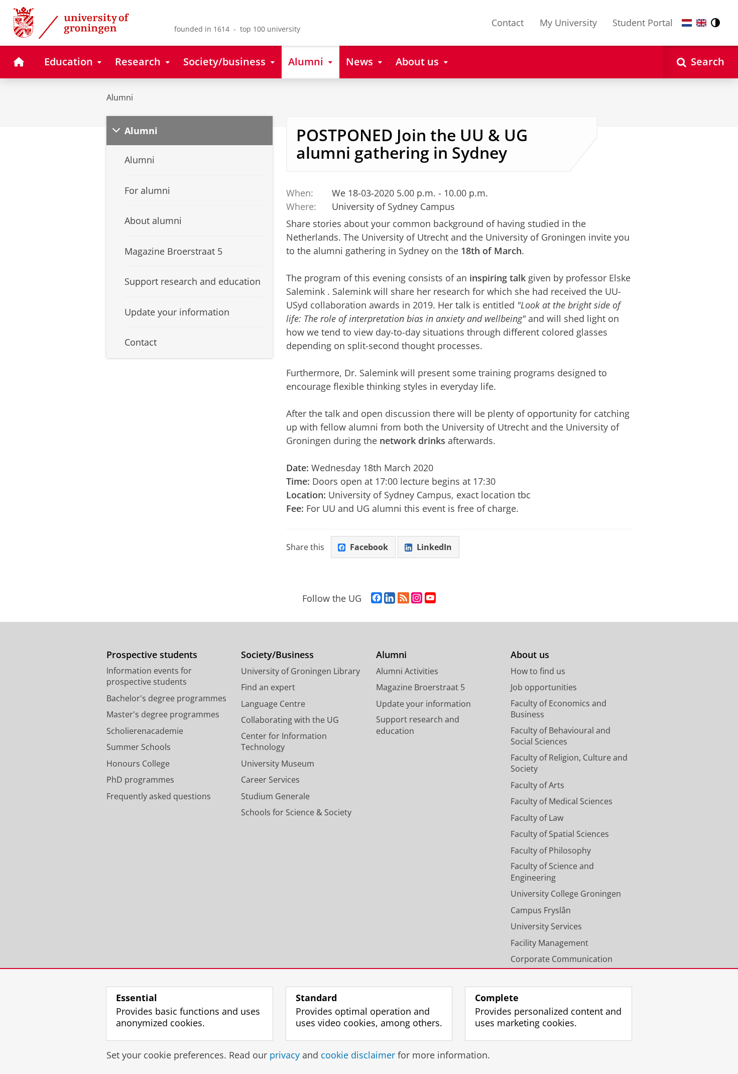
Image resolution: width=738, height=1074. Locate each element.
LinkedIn (434, 547)
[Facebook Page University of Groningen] (376, 598)
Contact (507, 23)
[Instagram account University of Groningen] (416, 598)
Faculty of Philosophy (551, 850)
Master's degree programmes (162, 714)
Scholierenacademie (144, 730)
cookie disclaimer (358, 1055)
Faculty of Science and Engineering (552, 872)
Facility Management (549, 942)
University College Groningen (566, 893)
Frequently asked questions (158, 796)
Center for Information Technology (284, 741)
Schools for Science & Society (296, 812)
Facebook (369, 547)
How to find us (538, 671)
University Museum (277, 763)
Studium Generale (275, 796)
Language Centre (273, 703)
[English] (701, 23)
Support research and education (417, 725)
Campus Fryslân (541, 910)
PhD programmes (140, 779)
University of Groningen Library (300, 671)
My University (568, 23)
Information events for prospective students (149, 676)
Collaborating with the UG (290, 719)
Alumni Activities (407, 671)
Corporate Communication (561, 958)
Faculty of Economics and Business (558, 709)
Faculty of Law (537, 817)
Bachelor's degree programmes (166, 698)
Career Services (270, 779)
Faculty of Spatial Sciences (560, 833)
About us (530, 655)
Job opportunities (544, 687)
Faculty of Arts (537, 785)
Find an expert (268, 687)
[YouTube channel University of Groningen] (430, 598)
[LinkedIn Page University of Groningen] (389, 598)
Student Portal (642, 23)
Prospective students (151, 655)
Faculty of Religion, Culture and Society (569, 763)
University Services (546, 926)
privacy (285, 1055)
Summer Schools (138, 747)
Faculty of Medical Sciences (561, 801)
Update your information (423, 703)
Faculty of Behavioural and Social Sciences (560, 736)
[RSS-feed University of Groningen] (403, 598)
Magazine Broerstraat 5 (420, 687)
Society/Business (277, 655)
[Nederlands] (687, 23)
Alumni (119, 97)
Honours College (138, 763)
